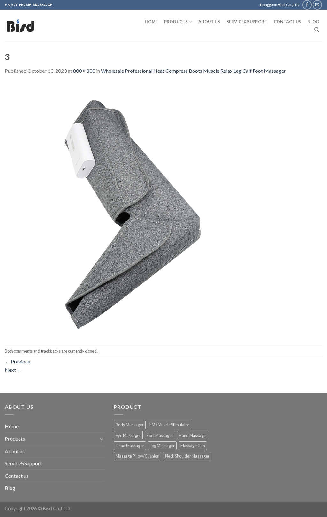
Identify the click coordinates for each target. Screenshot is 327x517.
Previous (17, 361)
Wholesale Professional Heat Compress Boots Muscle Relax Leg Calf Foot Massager (193, 71)
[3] (132, 209)
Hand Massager (193, 435)
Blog (313, 21)
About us (209, 21)
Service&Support (247, 21)
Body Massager (130, 424)
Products (176, 21)
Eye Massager (128, 435)
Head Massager (130, 445)
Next (13, 370)
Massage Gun (192, 445)
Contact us (287, 21)
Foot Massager (160, 435)
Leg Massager (162, 445)
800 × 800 (84, 71)
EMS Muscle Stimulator (169, 424)
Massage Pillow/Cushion (137, 456)
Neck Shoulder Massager (187, 456)
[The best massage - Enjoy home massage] (67, 25)
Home (151, 21)
